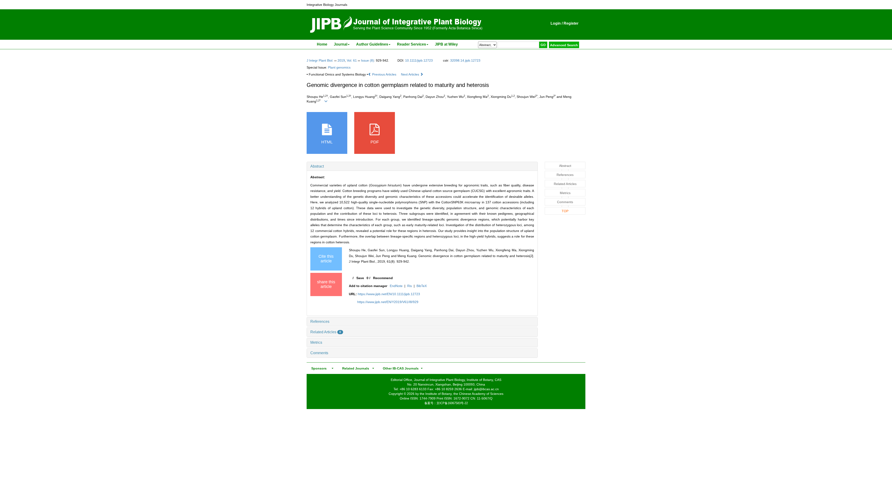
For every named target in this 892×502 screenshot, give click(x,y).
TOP (565, 211)
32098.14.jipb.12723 (465, 60)
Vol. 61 (352, 60)
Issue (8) (367, 60)
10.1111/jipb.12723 (419, 60)
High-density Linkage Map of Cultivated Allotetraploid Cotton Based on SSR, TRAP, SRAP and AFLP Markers (356, 392)
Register (571, 23)
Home (322, 44)
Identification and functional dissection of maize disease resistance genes (450, 387)
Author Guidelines (372, 44)
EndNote (396, 286)
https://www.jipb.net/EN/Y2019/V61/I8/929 (387, 302)
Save (360, 278)
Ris (409, 286)
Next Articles (410, 74)
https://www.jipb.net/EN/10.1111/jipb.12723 (389, 294)
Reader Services (411, 44)
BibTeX (421, 286)
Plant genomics (339, 67)
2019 (341, 60)
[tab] (422, 166)
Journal (340, 44)
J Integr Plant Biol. (320, 60)
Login (556, 23)
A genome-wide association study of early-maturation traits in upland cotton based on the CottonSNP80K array (356, 325)
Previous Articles (384, 74)
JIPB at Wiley (446, 44)
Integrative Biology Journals (327, 5)
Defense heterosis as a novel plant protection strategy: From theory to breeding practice (450, 346)
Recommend (383, 278)
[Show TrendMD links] (493, 437)
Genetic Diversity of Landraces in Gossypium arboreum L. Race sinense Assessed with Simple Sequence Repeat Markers (356, 341)
